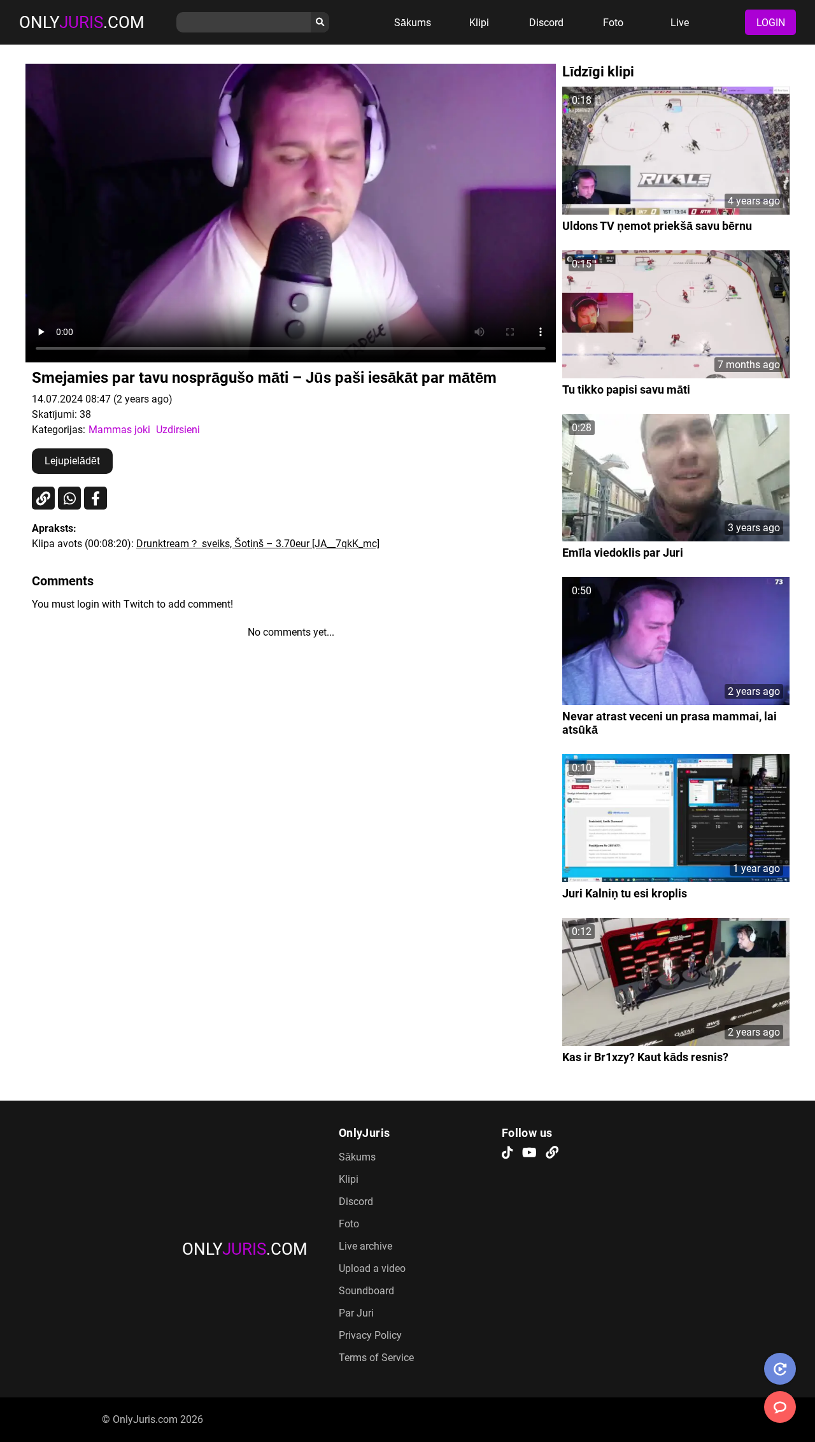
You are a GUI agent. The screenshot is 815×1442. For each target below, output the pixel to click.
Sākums (412, 23)
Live (679, 23)
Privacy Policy (370, 1335)
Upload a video (372, 1268)
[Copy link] (43, 498)
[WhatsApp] (69, 498)
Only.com (82, 22)
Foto (613, 23)
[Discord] (552, 1153)
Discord (546, 23)
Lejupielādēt (72, 461)
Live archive (365, 1246)
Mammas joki (119, 430)
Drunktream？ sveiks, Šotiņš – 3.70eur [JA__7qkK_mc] (257, 544)
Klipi (479, 23)
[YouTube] (529, 1153)
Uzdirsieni (178, 430)
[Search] (320, 22)
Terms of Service (376, 1358)
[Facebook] (95, 498)
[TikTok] (507, 1153)
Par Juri (356, 1313)
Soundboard (366, 1291)
